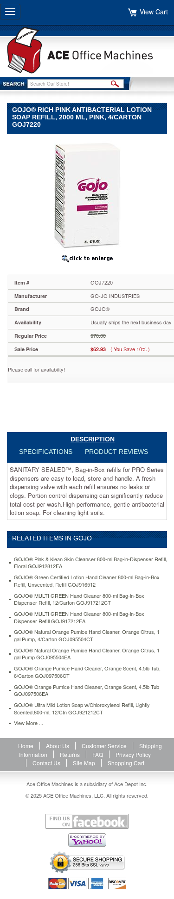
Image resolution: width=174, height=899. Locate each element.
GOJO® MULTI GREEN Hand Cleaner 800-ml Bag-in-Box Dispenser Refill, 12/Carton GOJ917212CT (79, 599)
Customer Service (104, 746)
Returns (70, 754)
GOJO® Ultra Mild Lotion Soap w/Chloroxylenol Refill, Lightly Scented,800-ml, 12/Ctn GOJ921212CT (82, 708)
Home (25, 746)
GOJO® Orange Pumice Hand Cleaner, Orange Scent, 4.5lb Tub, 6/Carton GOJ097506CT (87, 672)
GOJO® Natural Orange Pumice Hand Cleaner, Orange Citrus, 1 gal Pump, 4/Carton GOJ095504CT (87, 635)
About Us (57, 746)
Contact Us (46, 763)
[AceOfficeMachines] (87, 50)
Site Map (84, 763)
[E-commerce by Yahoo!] (87, 840)
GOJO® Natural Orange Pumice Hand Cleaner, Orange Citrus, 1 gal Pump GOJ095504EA (87, 654)
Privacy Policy (133, 754)
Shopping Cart (126, 763)
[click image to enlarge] (87, 258)
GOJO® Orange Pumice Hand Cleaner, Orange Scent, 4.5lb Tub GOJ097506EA (86, 690)
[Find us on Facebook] (87, 821)
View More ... (28, 722)
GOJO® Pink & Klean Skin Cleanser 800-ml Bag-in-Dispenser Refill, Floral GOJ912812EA (90, 563)
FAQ (97, 754)
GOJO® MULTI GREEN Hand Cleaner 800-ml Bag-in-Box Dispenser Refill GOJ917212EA (79, 617)
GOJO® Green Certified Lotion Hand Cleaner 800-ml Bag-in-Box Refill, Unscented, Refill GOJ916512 (87, 581)
